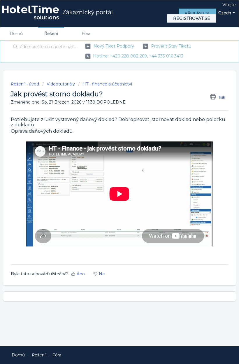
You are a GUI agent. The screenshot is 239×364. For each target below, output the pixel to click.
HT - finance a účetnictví (107, 84)
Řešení (51, 33)
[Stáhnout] (108, 179)
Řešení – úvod (25, 84)
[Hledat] (14, 47)
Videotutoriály (61, 84)
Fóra (86, 33)
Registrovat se (191, 18)
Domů (16, 33)
